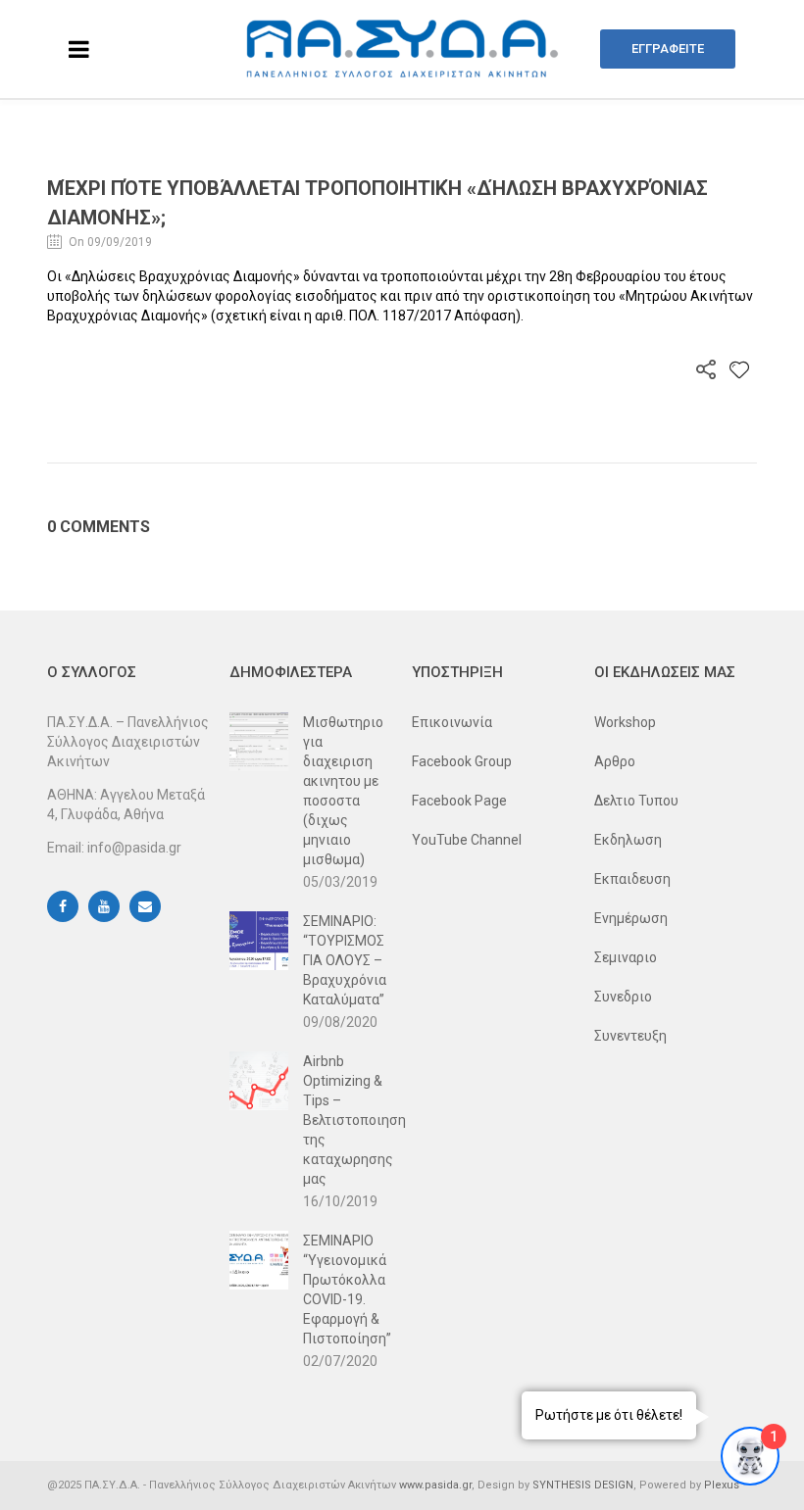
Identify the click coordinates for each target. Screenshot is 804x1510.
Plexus (721, 1485)
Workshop (625, 722)
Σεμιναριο (625, 957)
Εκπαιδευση (632, 879)
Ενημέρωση (631, 918)
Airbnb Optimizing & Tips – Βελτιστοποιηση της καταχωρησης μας (347, 1120)
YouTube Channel (467, 840)
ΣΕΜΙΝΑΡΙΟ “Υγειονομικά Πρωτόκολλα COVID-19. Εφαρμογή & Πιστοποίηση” (347, 1289)
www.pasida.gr (435, 1485)
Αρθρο (614, 761)
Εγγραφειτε (667, 48)
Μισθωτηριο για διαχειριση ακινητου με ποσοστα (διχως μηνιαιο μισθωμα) (343, 790)
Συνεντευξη (630, 1036)
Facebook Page (459, 800)
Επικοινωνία (452, 722)
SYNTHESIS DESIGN (582, 1485)
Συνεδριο (623, 996)
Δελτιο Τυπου (636, 800)
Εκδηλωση (628, 840)
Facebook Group (462, 761)
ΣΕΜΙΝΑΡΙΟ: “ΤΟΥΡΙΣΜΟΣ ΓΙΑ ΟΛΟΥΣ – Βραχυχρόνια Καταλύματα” (344, 960)
